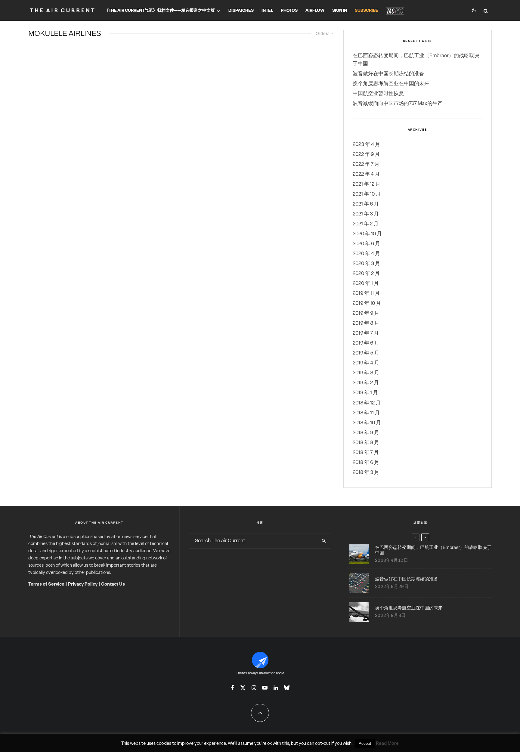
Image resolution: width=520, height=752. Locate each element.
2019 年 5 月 (366, 353)
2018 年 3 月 (366, 472)
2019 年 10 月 (367, 303)
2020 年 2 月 (366, 273)
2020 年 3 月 (366, 263)
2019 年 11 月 (366, 293)
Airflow (314, 10)
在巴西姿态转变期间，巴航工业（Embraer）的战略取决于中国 (433, 550)
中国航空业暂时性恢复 (378, 93)
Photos (289, 10)
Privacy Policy (83, 584)
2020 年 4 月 (366, 253)
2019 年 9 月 (366, 313)
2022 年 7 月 (366, 164)
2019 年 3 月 (366, 373)
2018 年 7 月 (366, 452)
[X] (243, 687)
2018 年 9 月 (366, 432)
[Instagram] (254, 687)
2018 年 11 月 (366, 413)
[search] (323, 541)
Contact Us (113, 584)
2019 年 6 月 (366, 343)
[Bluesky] (286, 687)
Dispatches (241, 10)
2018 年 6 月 (366, 462)
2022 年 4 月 (366, 174)
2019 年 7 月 (366, 333)
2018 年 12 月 (367, 403)
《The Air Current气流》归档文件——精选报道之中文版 (159, 10)
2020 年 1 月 (366, 283)
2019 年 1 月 (365, 392)
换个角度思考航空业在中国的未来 (391, 83)
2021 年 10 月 (367, 194)
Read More (387, 743)
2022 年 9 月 (366, 154)
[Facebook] (232, 687)
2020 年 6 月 (366, 243)
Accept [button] (365, 744)
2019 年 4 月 (366, 363)
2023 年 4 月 (366, 144)
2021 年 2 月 (366, 224)
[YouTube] (265, 687)
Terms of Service (46, 584)
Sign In (339, 10)
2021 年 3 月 (366, 214)
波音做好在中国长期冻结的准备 (388, 73)
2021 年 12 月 (366, 184)
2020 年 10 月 (367, 234)
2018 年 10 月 (367, 423)
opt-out (322, 743)
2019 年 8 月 (366, 323)
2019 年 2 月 (366, 382)
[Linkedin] (276, 687)
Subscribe (366, 10)
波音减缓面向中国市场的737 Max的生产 (398, 103)
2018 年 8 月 (366, 442)
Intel (267, 10)
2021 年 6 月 (366, 204)
